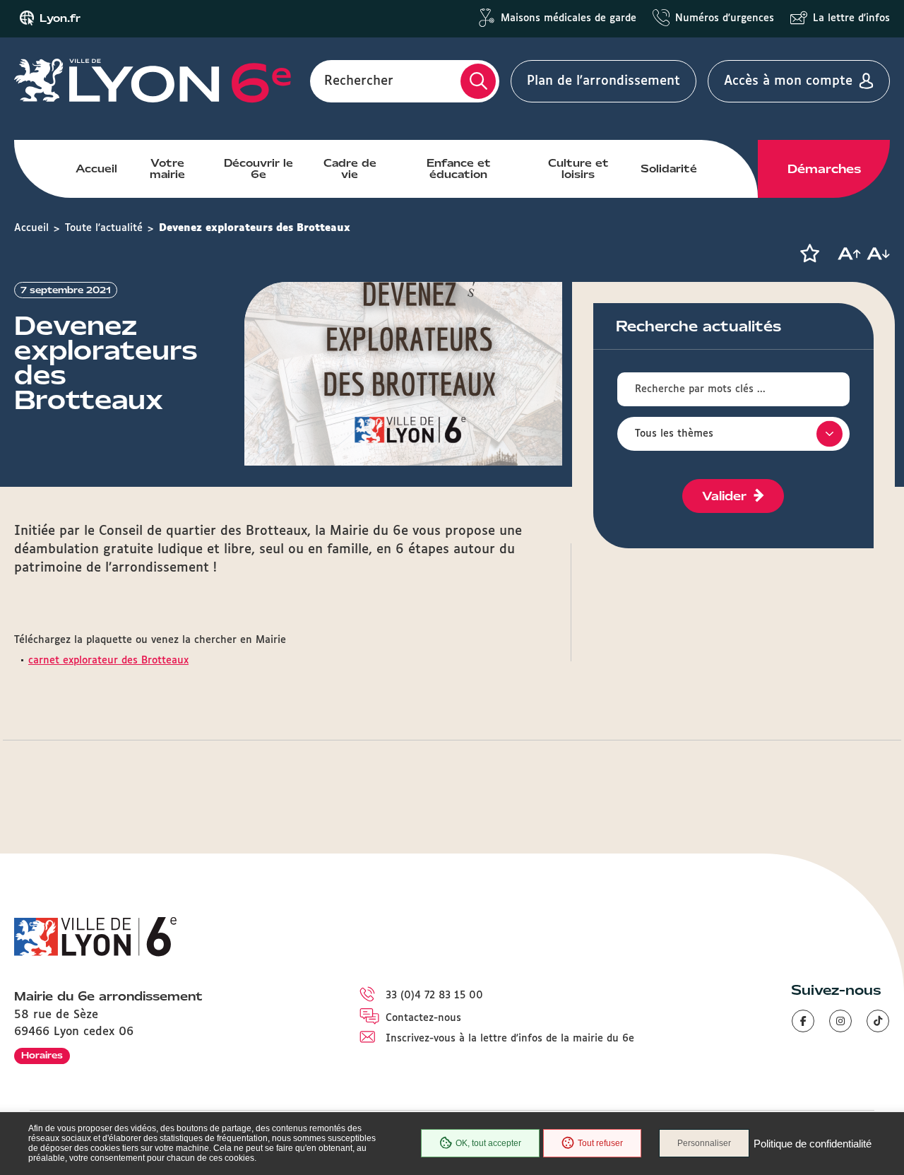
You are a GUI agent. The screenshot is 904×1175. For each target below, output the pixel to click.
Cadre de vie (349, 169)
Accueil (96, 169)
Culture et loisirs (578, 169)
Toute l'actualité (104, 228)
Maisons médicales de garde (568, 18)
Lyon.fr (60, 18)
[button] (809, 253)
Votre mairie (167, 169)
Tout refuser (600, 1143)
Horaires (42, 1055)
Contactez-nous (423, 1018)
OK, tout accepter (488, 1143)
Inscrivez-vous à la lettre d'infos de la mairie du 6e (510, 1039)
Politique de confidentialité (813, 1144)
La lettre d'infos (851, 18)
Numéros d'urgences (724, 18)
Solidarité (669, 169)
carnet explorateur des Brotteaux (108, 661)
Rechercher (358, 81)
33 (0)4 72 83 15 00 (434, 995)
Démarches (824, 169)
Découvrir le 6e (258, 169)
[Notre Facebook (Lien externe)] (803, 1021)
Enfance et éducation (459, 169)
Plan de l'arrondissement (603, 81)
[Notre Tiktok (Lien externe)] (878, 1021)
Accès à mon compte (788, 81)
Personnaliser (704, 1143)
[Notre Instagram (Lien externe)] (840, 1021)
